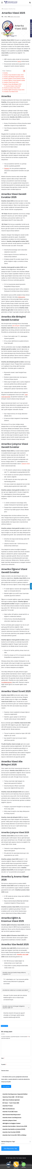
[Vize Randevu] (10, 2)
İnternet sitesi (5, 1070)
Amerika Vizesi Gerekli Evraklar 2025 (14, 74)
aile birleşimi (16, 325)
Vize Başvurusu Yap (10, 1148)
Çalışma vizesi (25, 463)
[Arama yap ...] (30, 3)
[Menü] (2, 3)
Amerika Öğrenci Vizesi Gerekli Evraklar (14, 80)
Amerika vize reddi (22, 954)
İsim (2, 1058)
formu (19, 61)
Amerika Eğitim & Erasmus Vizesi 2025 (14, 89)
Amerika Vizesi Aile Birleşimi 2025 (12, 84)
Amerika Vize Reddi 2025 (11, 91)
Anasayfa (5, 8)
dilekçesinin (21, 297)
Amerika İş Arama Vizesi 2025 (12, 87)
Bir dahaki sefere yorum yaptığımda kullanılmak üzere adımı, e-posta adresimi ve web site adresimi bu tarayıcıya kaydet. (15, 1079)
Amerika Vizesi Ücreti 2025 (11, 82)
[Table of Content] (24, 71)
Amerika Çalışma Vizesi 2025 (13, 86)
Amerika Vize (12, 8)
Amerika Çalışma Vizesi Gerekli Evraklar (14, 78)
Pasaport (6, 168)
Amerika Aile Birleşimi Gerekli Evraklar (14, 76)
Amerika (5, 73)
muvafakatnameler (6, 682)
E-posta (3, 1064)
